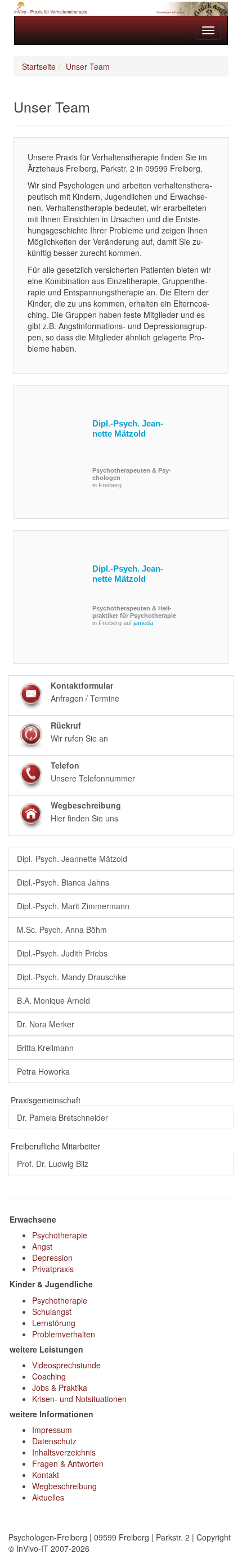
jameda (143, 622)
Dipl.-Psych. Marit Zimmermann (73, 905)
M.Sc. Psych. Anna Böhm (62, 929)
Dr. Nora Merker (45, 1024)
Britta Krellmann (45, 1047)
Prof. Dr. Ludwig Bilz (52, 1163)
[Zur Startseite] (121, 9)
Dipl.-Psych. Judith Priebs (62, 953)
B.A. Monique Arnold (53, 1000)
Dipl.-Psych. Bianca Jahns (63, 882)
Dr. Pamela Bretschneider (62, 1117)
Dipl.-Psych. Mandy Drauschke (71, 976)
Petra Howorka (43, 1071)
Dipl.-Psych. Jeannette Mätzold (127, 428)
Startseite (39, 66)
